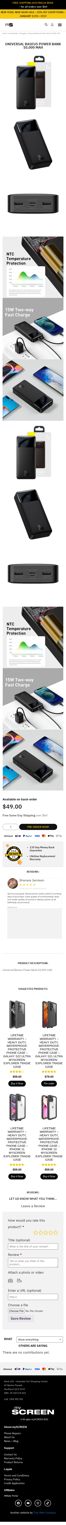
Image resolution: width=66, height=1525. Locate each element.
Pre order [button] (49, 1083)
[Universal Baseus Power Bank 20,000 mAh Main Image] (33, 83)
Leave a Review (33, 1206)
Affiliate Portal (11, 1495)
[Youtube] (28, 1503)
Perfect (55, 1232)
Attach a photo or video (26, 1273)
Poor (35, 1232)
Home (4, 33)
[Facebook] (18, 1503)
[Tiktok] (47, 1503)
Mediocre (40, 1232)
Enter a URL (24, 1291)
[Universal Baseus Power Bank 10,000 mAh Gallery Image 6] (33, 328)
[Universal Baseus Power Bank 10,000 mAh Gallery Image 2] (33, 144)
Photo (10, 1281)
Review (15, 1255)
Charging (22, 33)
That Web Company (44, 1512)
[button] (60, 25)
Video (19, 1281)
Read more (12, 907)
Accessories (13, 33)
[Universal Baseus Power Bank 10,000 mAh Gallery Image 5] (33, 267)
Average (45, 1232)
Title (19, 1240)
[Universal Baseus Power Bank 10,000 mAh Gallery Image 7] (33, 390)
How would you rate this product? (26, 1224)
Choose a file (18, 1305)
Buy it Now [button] (17, 1083)
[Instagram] (38, 1503)
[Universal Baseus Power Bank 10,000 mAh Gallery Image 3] (33, 206)
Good (50, 1232)
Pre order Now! (38, 826)
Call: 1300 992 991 (13, 1399)
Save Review (21, 1318)
